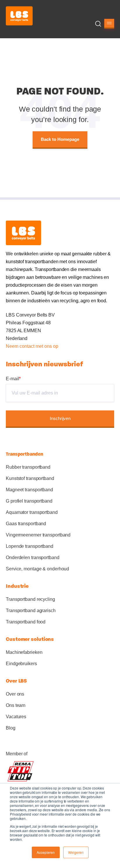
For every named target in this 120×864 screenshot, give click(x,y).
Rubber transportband (28, 467)
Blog (10, 727)
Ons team (15, 705)
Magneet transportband (29, 489)
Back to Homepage (60, 139)
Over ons (15, 694)
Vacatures (16, 716)
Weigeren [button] (76, 852)
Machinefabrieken (24, 652)
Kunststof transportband (30, 478)
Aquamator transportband (32, 512)
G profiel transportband (29, 501)
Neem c (14, 346)
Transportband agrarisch (31, 610)
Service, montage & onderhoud (37, 568)
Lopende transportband (29, 546)
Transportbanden (24, 454)
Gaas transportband (26, 523)
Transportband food (25, 621)
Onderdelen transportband (32, 557)
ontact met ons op (40, 346)
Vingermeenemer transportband (38, 534)
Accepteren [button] (46, 852)
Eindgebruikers (21, 663)
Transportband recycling (30, 599)
